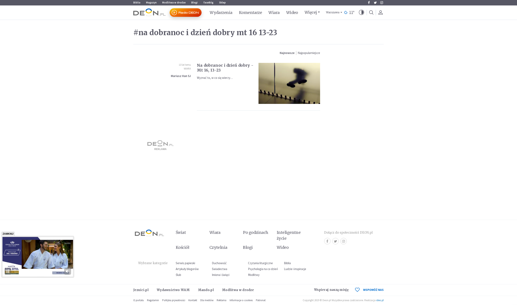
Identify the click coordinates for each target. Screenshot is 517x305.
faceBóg (208, 2)
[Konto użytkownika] (380, 12)
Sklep (222, 2)
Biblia (136, 2)
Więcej (311, 12)
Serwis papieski (185, 263)
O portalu (138, 300)
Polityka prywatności (173, 300)
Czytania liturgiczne (260, 263)
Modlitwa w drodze (174, 2)
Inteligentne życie (289, 235)
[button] (361, 12)
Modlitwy (254, 275)
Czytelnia (218, 247)
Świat (181, 232)
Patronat (261, 300)
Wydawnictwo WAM (173, 290)
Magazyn (151, 2)
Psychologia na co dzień (263, 269)
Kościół (182, 247)
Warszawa (332, 12)
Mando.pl (206, 290)
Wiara (274, 12)
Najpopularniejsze (309, 53)
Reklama (221, 300)
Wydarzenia (221, 12)
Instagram (382, 3)
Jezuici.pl (141, 290)
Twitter (375, 3)
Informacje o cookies (241, 300)
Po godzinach (255, 232)
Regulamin (153, 300)
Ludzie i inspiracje (295, 269)
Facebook (369, 3)
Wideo (292, 12)
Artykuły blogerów (187, 269)
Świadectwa (219, 269)
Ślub (178, 275)
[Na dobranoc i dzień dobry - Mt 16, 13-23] (289, 83)
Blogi (194, 2)
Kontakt (192, 300)
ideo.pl (380, 300)
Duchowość (219, 263)
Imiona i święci (220, 275)
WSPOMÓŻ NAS (373, 290)
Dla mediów (206, 300)
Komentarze (250, 12)
